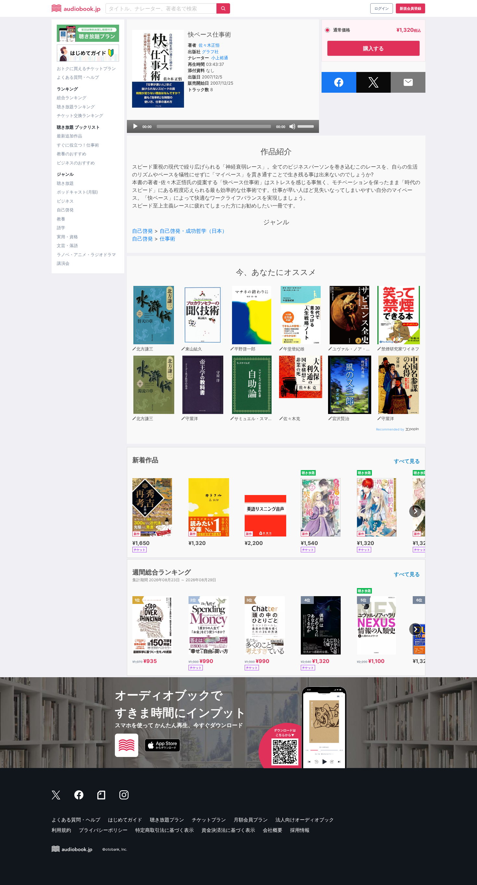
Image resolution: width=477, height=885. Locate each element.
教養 (61, 218)
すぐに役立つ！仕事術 (78, 145)
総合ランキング (71, 97)
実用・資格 (67, 236)
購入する (373, 48)
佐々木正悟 (209, 45)
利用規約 (61, 830)
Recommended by (390, 429)
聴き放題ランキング (76, 106)
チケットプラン (209, 820)
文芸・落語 (67, 245)
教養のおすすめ (71, 153)
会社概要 (272, 830)
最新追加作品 (69, 135)
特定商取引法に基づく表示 (164, 830)
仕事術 (167, 238)
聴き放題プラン (167, 820)
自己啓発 (65, 209)
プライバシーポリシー (103, 830)
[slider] (307, 126)
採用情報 (300, 830)
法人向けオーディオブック (304, 820)
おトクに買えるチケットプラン (86, 68)
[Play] (135, 126)
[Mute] (292, 126)
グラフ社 (210, 51)
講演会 (63, 263)
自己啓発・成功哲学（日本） (193, 231)
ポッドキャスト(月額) (77, 192)
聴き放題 (65, 183)
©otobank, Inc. (114, 849)
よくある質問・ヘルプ (78, 77)
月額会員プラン (251, 820)
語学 (61, 227)
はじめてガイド (125, 820)
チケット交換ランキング (80, 115)
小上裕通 (219, 57)
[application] (223, 126)
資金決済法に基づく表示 (228, 830)
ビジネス (65, 201)
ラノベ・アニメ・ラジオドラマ (86, 254)
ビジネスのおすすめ (76, 162)
